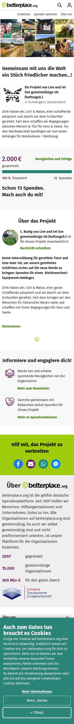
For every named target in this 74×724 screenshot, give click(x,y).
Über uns (66, 14)
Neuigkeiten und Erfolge (53, 159)
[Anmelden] (69, 5)
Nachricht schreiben (35, 248)
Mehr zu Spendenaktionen (37, 417)
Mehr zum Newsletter (33, 388)
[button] (18, 464)
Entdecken (23, 14)
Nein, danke (37, 700)
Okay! (39, 712)
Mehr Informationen (37, 692)
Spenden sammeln (45, 14)
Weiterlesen (11, 326)
